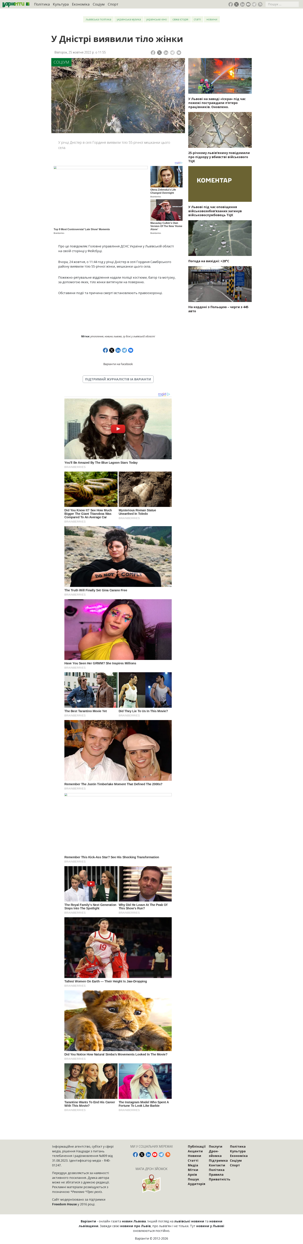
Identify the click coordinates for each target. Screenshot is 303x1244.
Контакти (217, 1165)
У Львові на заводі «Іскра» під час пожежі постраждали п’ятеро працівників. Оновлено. (217, 103)
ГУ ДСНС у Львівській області (139, 336)
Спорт (113, 4)
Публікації (197, 1146)
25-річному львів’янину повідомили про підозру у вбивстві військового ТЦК (219, 157)
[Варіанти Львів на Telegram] (254, 4)
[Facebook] (153, 52)
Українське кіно (156, 19)
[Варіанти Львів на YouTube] (248, 4)
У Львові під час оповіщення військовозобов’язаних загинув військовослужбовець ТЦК (215, 211)
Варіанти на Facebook (118, 364)
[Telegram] (172, 52)
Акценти (195, 1151)
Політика (42, 4)
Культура (61, 4)
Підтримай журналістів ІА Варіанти (118, 379)
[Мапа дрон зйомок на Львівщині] (151, 1183)
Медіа (193, 1165)
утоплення (96, 336)
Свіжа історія (180, 19)
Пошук (193, 1179)
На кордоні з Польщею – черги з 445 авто (218, 309)
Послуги (215, 1146)
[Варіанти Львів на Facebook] (230, 4)
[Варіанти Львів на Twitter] (236, 4)
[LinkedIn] (166, 52)
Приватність (219, 1179)
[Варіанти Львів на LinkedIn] (242, 4)
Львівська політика (98, 19)
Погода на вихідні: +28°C (208, 261)
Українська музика (129, 19)
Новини (211, 19)
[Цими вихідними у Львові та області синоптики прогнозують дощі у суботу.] (220, 238)
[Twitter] (159, 52)
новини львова (113, 336)
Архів (192, 1174)
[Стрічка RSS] (260, 4)
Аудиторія (196, 1184)
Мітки (193, 1170)
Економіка (81, 4)
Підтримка (218, 1160)
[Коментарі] (179, 52)
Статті (197, 19)
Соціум (99, 4)
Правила (216, 1174)
